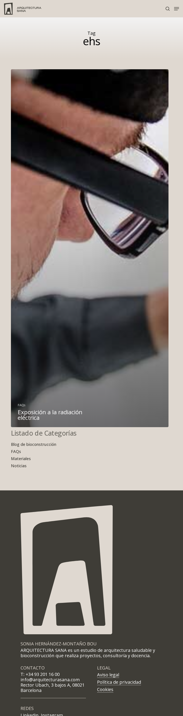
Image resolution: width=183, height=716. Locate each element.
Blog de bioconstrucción (33, 444)
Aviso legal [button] (108, 675)
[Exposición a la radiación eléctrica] (89, 248)
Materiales (21, 458)
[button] (176, 8)
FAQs (21, 405)
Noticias (19, 465)
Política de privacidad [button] (119, 682)
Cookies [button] (105, 689)
